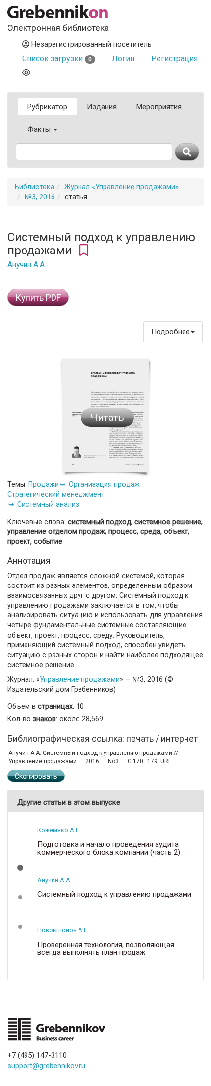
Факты (40, 129)
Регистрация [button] (174, 58)
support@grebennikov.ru (46, 1065)
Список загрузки (57, 58)
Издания (102, 106)
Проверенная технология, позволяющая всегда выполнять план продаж (105, 949)
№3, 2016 (40, 197)
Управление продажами (80, 679)
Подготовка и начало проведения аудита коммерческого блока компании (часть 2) (108, 848)
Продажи (43, 484)
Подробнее (170, 331)
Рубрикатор (47, 106)
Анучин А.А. (26, 264)
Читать (107, 417)
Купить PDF (38, 297)
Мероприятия (159, 106)
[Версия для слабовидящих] (26, 72)
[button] (20, 868)
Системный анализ (48, 504)
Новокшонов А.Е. (63, 930)
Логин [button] (123, 58)
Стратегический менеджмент (56, 494)
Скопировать (36, 776)
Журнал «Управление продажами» (121, 186)
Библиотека (34, 186)
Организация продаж (104, 484)
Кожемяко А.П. (59, 830)
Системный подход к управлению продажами (114, 895)
